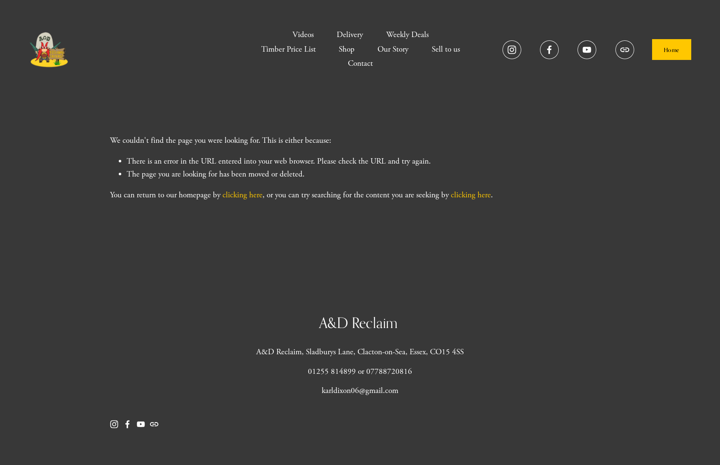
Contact (360, 63)
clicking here (242, 195)
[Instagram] (511, 49)
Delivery (350, 35)
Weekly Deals (407, 35)
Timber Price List (288, 49)
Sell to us (446, 49)
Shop (347, 49)
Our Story (393, 49)
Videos (303, 35)
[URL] (624, 49)
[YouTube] (587, 49)
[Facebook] (549, 49)
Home (672, 49)
